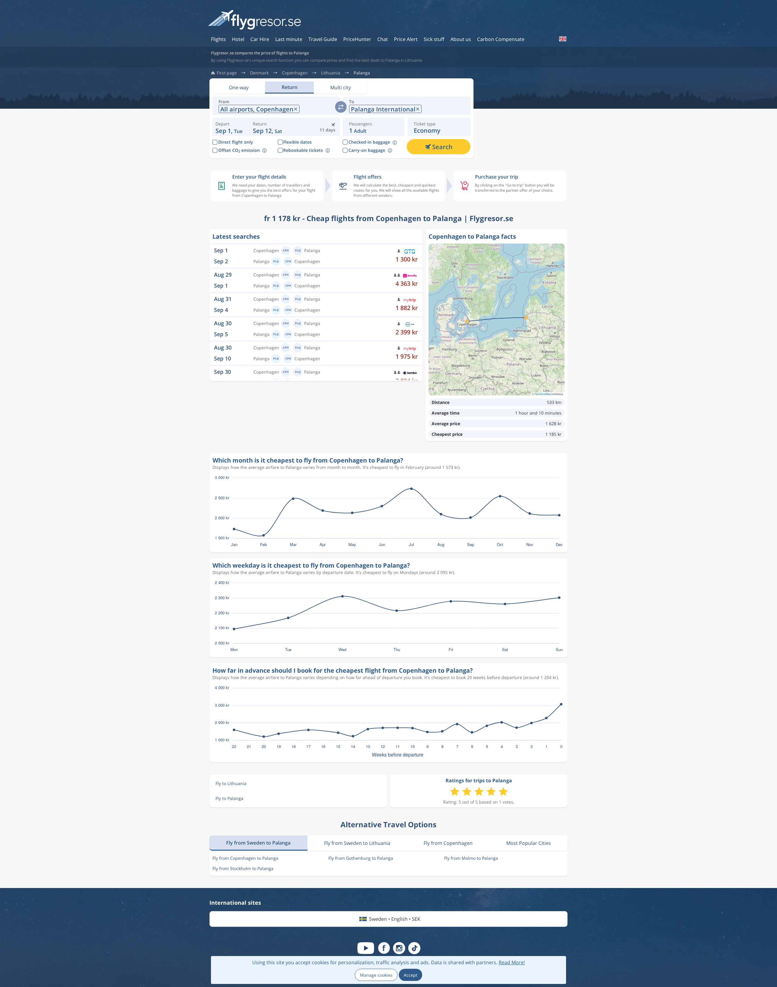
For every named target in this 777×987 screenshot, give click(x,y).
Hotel (238, 39)
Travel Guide (322, 39)
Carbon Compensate (500, 39)
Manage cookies (376, 975)
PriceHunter (357, 39)
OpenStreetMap (542, 393)
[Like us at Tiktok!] (414, 948)
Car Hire (259, 39)
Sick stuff (434, 39)
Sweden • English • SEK (394, 919)
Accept (410, 975)
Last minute (288, 39)
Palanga (362, 72)
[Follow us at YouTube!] (366, 948)
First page (227, 72)
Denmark (259, 72)
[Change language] (562, 39)
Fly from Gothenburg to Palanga (360, 858)
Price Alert (406, 39)
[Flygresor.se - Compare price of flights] (254, 20)
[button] (267, 127)
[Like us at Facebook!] (384, 948)
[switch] (341, 107)
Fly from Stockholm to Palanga (242, 868)
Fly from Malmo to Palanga (471, 858)
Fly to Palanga (229, 798)
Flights (218, 39)
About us (460, 39)
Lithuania (330, 72)
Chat (382, 39)
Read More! (512, 962)
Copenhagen (295, 72)
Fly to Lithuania (230, 783)
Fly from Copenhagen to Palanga (245, 858)
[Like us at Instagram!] (399, 948)
